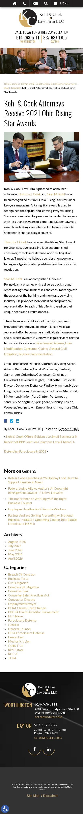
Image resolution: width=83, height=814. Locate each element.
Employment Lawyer (22, 604)
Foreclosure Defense (49, 343)
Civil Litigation (18, 583)
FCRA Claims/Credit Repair (27, 608)
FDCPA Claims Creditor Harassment (33, 612)
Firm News (15, 616)
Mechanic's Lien (19, 641)
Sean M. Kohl (56, 194)
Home (15, 3)
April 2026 (15, 558)
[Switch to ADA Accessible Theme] (5, 809)
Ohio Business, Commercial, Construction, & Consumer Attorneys (40, 83)
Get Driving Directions (48, 717)
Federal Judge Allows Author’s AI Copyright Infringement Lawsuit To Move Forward (38, 490)
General (15, 87)
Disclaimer (50, 795)
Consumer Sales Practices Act (28, 595)
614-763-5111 (27, 37)
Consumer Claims (36, 348)
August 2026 (17, 542)
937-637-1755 (55, 37)
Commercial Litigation (23, 587)
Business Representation (35, 354)
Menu (64, 3)
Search (46, 3)
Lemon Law (16, 637)
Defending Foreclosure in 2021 (25, 451)
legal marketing (40, 787)
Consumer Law (18, 591)
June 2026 (15, 550)
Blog (6, 87)
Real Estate (16, 650)
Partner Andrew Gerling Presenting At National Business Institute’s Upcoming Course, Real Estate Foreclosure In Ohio (42, 519)
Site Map (33, 795)
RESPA (13, 654)
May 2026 (15, 554)
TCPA (12, 658)
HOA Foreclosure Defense (26, 633)
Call (24, 3)
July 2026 (14, 546)
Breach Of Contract (21, 574)
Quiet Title (15, 645)
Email (35, 3)
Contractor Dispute (21, 599)
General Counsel (19, 629)
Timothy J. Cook (29, 194)
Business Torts (18, 578)
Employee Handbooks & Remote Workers (37, 509)
